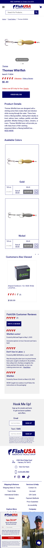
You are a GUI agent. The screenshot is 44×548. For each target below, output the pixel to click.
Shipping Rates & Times (11, 488)
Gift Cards (32, 495)
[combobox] (4, 527)
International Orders (12, 495)
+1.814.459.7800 (23, 472)
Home (4, 19)
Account (32, 491)
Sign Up (28, 423)
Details (26, 88)
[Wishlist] (36, 192)
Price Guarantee (32, 502)
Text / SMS (16, 429)
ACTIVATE (11, 538)
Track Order (11, 491)
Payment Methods (32, 498)
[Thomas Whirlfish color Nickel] (23, 63)
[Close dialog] (42, 513)
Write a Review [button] (28, 78)
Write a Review (14, 324)
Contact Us (32, 488)
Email (16, 418)
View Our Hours (24, 467)
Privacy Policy (30, 442)
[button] (39, 543)
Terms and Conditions (23, 442)
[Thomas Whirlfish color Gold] (21, 63)
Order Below (16, 95)
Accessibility (32, 505)
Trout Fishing (12, 19)
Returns (11, 498)
